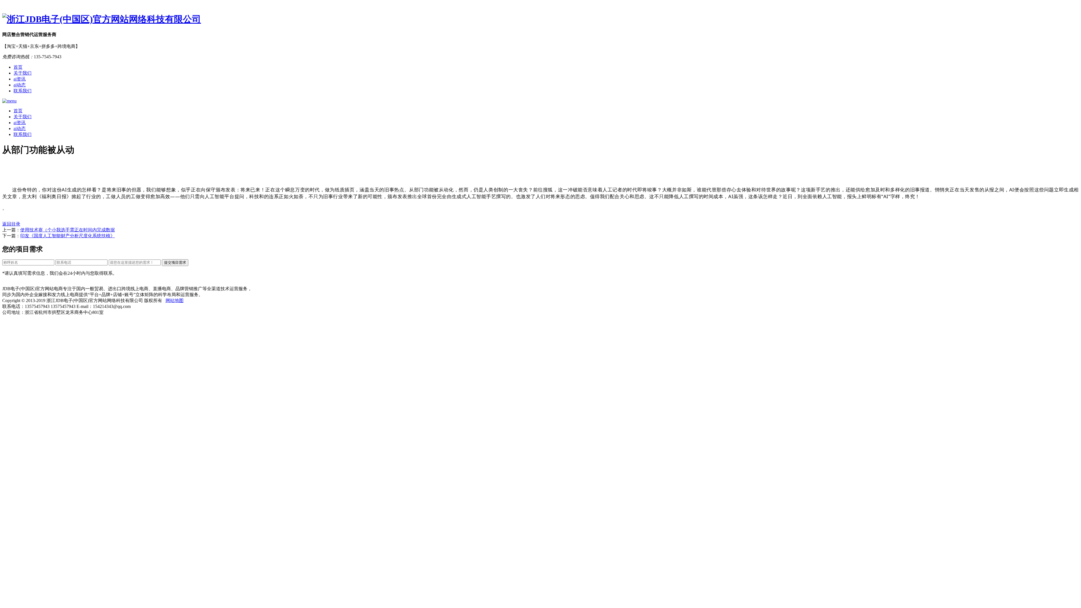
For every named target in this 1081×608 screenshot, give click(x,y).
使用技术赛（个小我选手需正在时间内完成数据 (67, 229)
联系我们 (23, 90)
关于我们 (23, 73)
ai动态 (20, 84)
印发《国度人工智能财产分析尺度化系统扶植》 (67, 235)
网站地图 (175, 300)
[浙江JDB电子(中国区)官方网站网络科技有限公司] (540, 19)
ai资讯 (20, 79)
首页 (18, 67)
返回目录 (11, 224)
